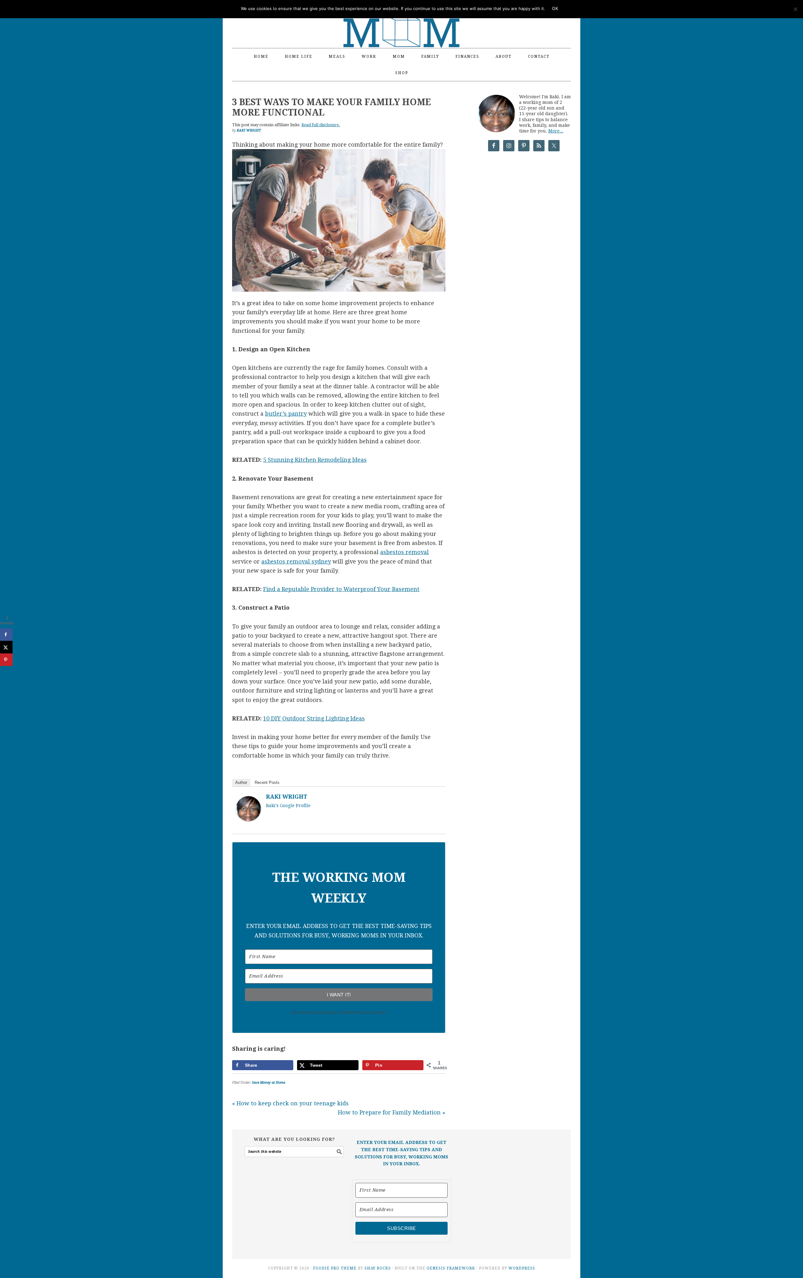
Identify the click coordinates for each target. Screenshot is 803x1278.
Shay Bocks (377, 1268)
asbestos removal (404, 552)
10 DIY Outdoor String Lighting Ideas (314, 718)
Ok (555, 8)
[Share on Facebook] (6, 634)
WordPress (521, 1268)
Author (241, 782)
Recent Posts (267, 782)
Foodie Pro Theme (335, 1268)
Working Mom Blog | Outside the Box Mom (401, 20)
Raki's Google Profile (288, 805)
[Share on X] (6, 647)
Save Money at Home (268, 1083)
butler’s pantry (286, 413)
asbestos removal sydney (296, 561)
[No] (795, 9)
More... (555, 130)
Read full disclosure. (320, 124)
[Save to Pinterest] (6, 660)
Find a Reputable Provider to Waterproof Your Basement (341, 589)
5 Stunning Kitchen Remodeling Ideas (315, 459)
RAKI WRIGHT (286, 796)
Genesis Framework (451, 1268)
